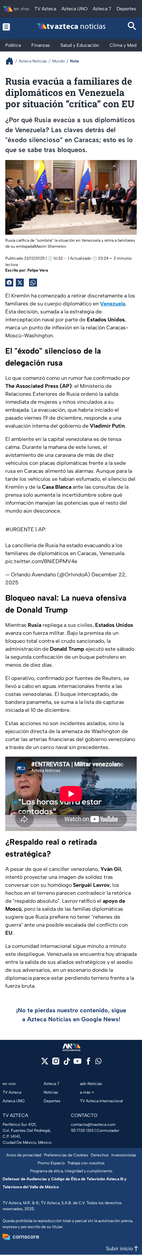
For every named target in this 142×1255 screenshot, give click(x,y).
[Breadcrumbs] (12, 61)
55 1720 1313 (82, 1130)
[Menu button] (10, 26)
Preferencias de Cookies (66, 1155)
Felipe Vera (37, 270)
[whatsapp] (98, 1062)
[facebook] (88, 1063)
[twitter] (45, 1063)
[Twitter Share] (20, 283)
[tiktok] (66, 1063)
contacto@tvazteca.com (93, 1124)
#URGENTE (19, 529)
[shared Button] (33, 283)
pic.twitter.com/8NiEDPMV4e (41, 561)
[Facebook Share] (9, 283)
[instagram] (56, 1063)
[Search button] (132, 26)
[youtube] (77, 1063)
